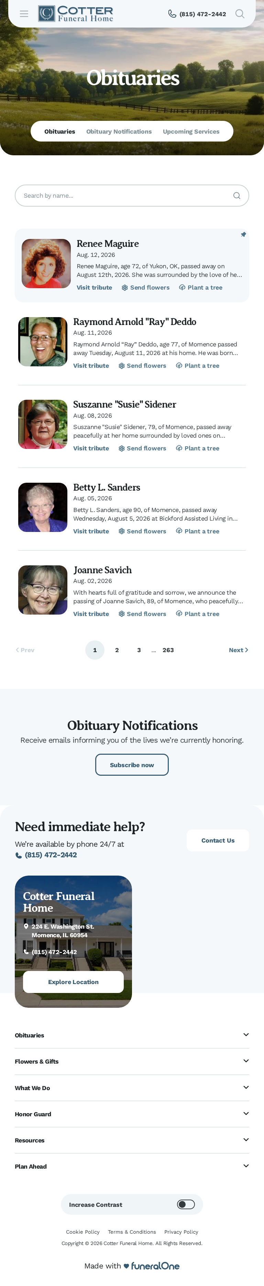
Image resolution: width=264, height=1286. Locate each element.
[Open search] (239, 13)
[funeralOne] (155, 1266)
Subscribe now (132, 765)
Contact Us (217, 840)
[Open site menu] (24, 13)
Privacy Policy (181, 1232)
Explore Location (73, 981)
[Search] (237, 195)
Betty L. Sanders (106, 487)
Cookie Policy (83, 1232)
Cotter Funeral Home (58, 902)
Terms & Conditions (132, 1232)
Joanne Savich (102, 570)
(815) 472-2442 (51, 854)
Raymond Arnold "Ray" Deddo (134, 321)
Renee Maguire (108, 243)
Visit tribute (94, 287)
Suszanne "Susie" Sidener (124, 404)
